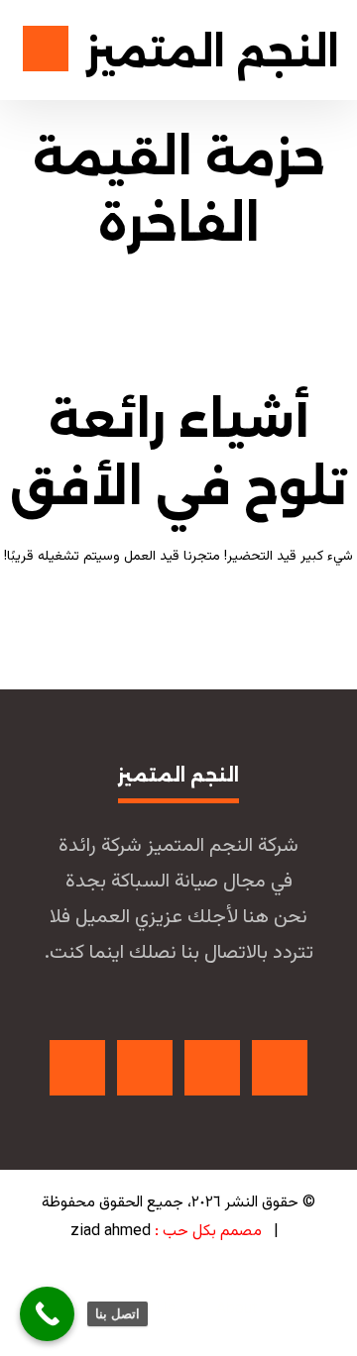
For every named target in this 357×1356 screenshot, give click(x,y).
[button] (279, 1067)
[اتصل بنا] (47, 1314)
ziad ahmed (110, 1231)
